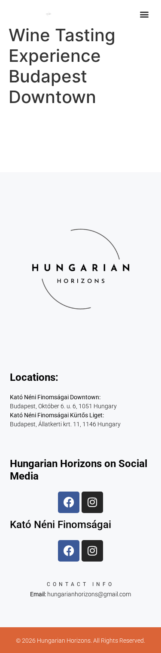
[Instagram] (92, 502)
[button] (144, 14)
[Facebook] (68, 502)
